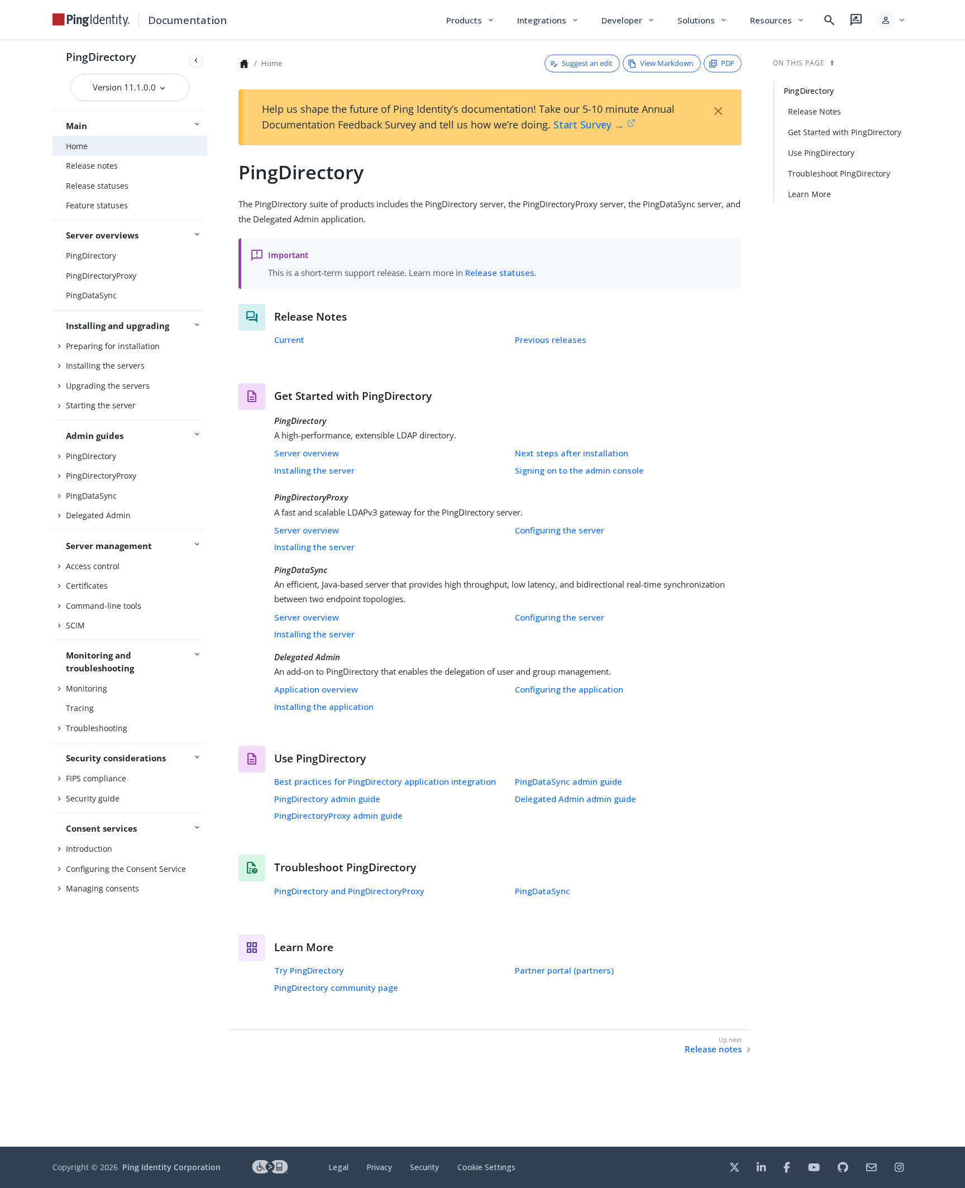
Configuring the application (569, 689)
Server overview (306, 453)
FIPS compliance (96, 778)
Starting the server (101, 405)
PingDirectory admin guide (327, 798)
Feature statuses (97, 205)
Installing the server (314, 470)
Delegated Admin (98, 515)
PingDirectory (101, 57)
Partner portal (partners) (564, 970)
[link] (91, 20)
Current (289, 339)
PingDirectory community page (336, 987)
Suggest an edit (587, 63)
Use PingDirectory (821, 152)
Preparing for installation (113, 346)
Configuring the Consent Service (126, 868)
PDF (727, 63)
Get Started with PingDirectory (844, 132)
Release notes (92, 165)
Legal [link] (338, 1167)
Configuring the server (559, 530)
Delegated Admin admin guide (575, 798)
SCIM (75, 625)
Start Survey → (588, 124)
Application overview (316, 689)
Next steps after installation (571, 453)
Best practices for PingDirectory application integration (385, 781)
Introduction (89, 848)
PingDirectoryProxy (101, 275)
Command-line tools (103, 605)
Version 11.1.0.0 (125, 87)
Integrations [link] (548, 20)
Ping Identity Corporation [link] (171, 1167)
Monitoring (86, 688)
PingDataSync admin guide (568, 781)
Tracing (80, 708)
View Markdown (667, 63)
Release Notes (814, 111)
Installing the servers (105, 365)
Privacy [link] (379, 1167)
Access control (93, 566)
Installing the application (324, 706)
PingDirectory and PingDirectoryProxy (349, 890)
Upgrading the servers (108, 385)
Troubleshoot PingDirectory (839, 173)
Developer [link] (628, 20)
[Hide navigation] (196, 60)
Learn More (809, 194)
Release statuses (97, 185)
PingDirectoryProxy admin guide (338, 815)
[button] (891, 20)
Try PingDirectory (309, 970)
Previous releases (550, 339)
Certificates (87, 585)
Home (77, 146)
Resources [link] (777, 20)
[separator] (207, 593)
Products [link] (470, 20)
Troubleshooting (96, 728)
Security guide (93, 798)
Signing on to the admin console (579, 470)
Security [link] (424, 1167)
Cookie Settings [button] (486, 1167)
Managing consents (102, 888)
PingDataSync (91, 295)
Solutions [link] (702, 20)
